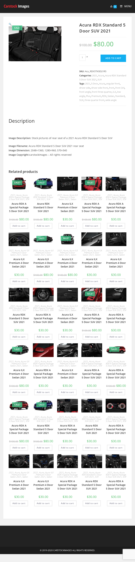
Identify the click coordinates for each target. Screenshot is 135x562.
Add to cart (113, 58)
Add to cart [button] (18, 225)
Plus (88, 96)
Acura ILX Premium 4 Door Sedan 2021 (68, 197)
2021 (94, 75)
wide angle (111, 100)
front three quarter (102, 91)
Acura (101, 75)
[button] (10, 24)
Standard (120, 96)
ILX (114, 91)
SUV (100, 79)
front (111, 87)
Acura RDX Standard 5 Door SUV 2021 (43, 197)
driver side (84, 87)
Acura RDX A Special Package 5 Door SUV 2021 (19, 197)
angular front (113, 83)
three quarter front (94, 100)
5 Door (94, 83)
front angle (85, 91)
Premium (96, 96)
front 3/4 (119, 87)
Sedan (111, 96)
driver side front (99, 87)
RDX (104, 96)
